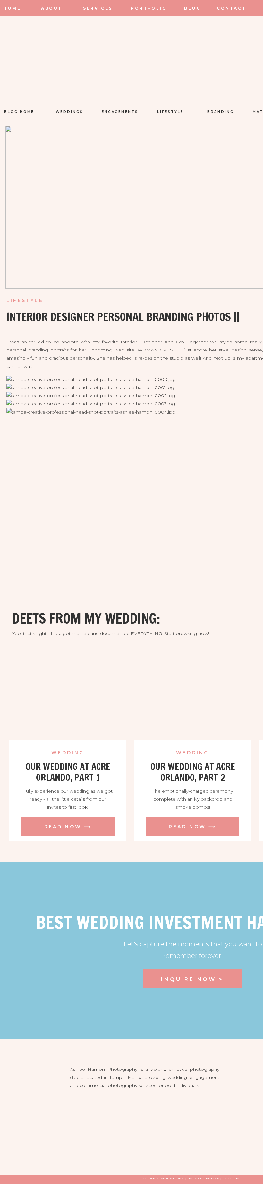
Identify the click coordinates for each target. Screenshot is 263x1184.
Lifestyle (24, 300)
